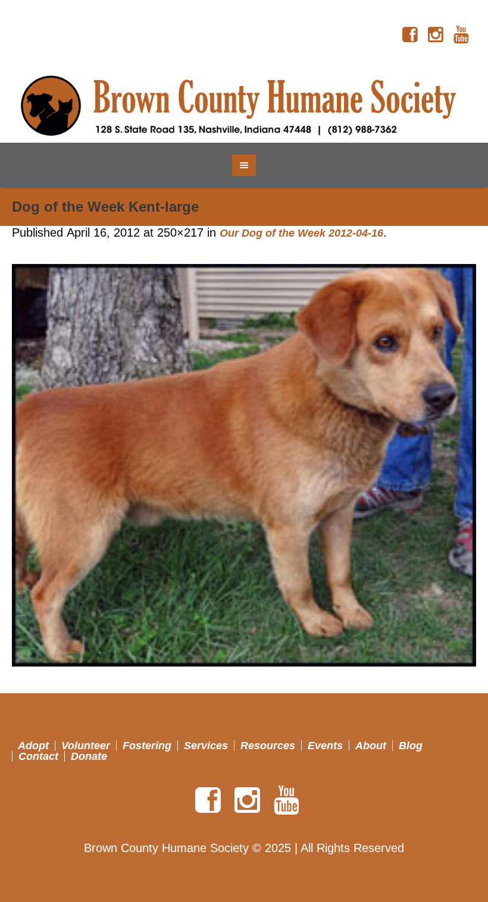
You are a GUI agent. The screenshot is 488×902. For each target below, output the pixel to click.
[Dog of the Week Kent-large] (244, 465)
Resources (267, 745)
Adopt (33, 745)
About (370, 745)
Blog (411, 745)
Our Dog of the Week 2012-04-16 (301, 233)
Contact (38, 756)
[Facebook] (410, 35)
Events (325, 745)
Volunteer (85, 745)
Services (206, 745)
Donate (89, 756)
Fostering (147, 745)
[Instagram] (436, 35)
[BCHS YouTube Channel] (461, 35)
